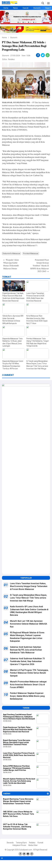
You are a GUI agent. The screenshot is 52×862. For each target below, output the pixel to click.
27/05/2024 (15, 56)
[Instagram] (31, 854)
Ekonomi (36, 8)
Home (6, 8)
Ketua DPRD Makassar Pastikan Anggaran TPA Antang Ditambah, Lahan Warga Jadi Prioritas (16, 768)
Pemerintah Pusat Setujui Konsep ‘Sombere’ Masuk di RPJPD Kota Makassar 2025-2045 (39, 265)
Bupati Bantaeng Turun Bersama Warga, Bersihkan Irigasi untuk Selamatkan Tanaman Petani (16, 742)
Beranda (10, 843)
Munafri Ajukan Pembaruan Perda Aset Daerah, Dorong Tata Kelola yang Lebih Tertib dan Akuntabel (19, 781)
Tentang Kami (21, 843)
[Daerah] (48, 793)
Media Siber (33, 845)
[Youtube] (28, 854)
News (15, 8)
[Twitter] (24, 854)
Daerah (26, 8)
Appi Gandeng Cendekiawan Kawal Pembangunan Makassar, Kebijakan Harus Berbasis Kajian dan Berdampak (19, 717)
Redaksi (11, 59)
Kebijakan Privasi (19, 845)
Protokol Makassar (30, 253)
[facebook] (38, 55)
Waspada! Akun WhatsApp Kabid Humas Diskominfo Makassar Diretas (11, 264)
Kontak (40, 843)
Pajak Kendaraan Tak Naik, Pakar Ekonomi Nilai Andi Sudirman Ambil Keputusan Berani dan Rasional (17, 729)
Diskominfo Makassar (11, 253)
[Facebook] (20, 854)
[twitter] (43, 55)
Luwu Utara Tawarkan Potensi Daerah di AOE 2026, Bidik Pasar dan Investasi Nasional (19, 755)
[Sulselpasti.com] (9, 4)
